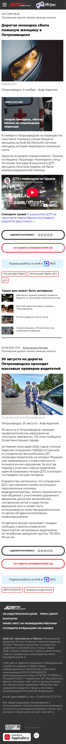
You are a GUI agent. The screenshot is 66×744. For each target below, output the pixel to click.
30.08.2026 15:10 (11, 347)
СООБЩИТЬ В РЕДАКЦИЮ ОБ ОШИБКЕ (28, 628)
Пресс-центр (49, 613)
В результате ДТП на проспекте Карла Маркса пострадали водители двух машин (29, 218)
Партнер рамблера (32, 727)
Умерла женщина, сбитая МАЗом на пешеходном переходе (35, 329)
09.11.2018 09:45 (11, 14)
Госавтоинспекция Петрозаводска (23, 417)
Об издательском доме (20, 613)
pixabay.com (9, 83)
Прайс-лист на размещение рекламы (30, 623)
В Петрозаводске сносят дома (32, 317)
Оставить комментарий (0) (33, 247)
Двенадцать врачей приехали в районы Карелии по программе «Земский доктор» (38, 296)
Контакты (10, 618)
